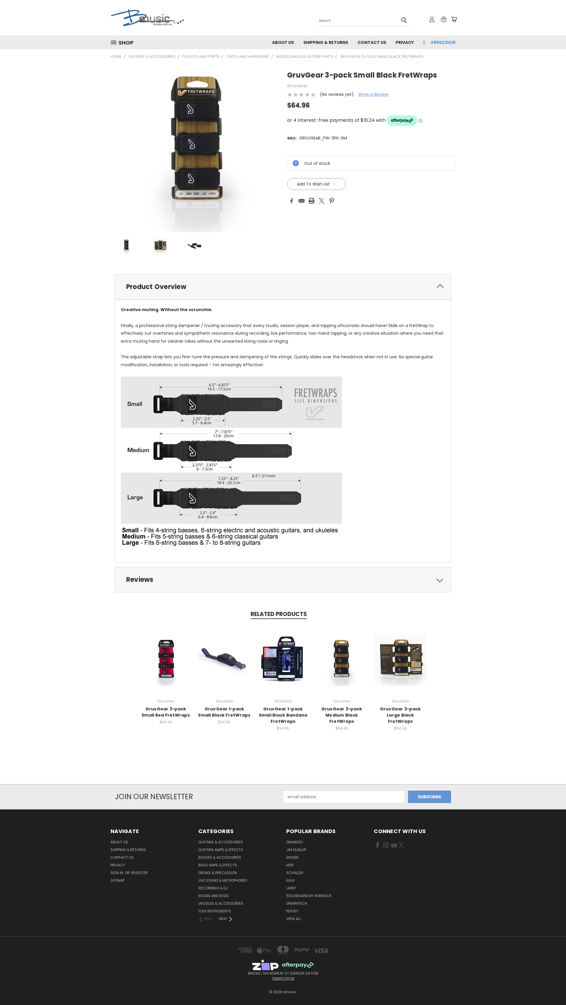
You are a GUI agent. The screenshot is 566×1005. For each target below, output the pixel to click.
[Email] (302, 201)
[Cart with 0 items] (454, 19)
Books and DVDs (213, 895)
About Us (283, 42)
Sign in (117, 872)
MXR (290, 865)
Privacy (405, 42)
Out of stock (165, 664)
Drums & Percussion (217, 872)
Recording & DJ (213, 888)
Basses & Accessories (219, 857)
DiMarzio (294, 842)
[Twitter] (322, 201)
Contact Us (372, 42)
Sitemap (118, 880)
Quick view (165, 653)
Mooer (292, 857)
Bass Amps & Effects (217, 865)
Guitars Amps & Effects (220, 849)
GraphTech (296, 903)
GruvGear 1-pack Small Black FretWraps (224, 712)
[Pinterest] (332, 201)
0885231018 (443, 42)
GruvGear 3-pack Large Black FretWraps (400, 715)
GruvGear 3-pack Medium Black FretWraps (341, 715)
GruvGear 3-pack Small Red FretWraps (166, 712)
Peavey (292, 911)
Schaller (294, 872)
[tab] (283, 287)
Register (139, 872)
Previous (550, 986)
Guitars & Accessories (220, 842)
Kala (290, 880)
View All (293, 918)
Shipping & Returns (325, 42)
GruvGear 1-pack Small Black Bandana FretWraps (283, 715)
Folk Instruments (214, 911)
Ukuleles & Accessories (220, 903)
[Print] (312, 201)
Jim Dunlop (296, 849)
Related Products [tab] (279, 614)
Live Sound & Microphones (222, 880)
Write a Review (373, 94)
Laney (291, 888)
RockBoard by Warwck (308, 895)
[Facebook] (291, 201)
